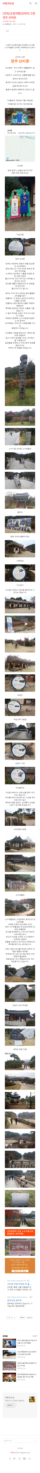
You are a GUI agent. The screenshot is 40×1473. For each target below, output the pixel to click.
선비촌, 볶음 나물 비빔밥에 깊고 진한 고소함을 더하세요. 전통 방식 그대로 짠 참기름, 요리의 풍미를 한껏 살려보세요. (19, 1288)
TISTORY (20, 1448)
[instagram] (19, 1458)
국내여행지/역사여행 (9, 21)
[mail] (29, 1458)
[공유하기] (11, 1317)
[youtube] (24, 1458)
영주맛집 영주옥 (14, 1300)
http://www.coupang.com (16, 1281)
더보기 (35, 1336)
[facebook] (10, 1458)
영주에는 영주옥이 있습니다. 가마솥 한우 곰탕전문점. (19, 1304)
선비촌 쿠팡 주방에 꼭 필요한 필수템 (19, 1284)
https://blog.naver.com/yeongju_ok (17, 1297)
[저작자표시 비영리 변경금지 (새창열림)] (30, 1318)
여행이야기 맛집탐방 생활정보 (14, 1400)
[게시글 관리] (14, 1317)
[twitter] (14, 1458)
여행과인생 (8, 3)
